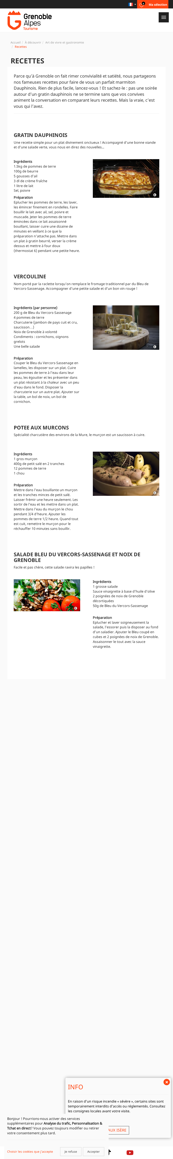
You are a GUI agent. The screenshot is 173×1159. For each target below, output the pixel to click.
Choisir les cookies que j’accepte (30, 1151)
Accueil (16, 42)
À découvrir (33, 42)
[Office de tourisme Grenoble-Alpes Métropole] (29, 20)
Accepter (93, 1151)
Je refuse (71, 1151)
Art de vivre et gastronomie (64, 42)
